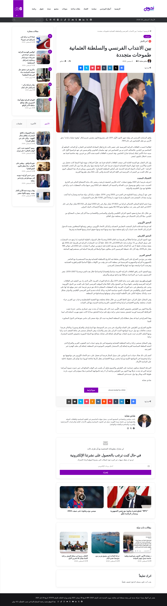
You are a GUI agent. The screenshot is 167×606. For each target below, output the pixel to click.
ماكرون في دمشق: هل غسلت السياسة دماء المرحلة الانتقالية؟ (26, 72)
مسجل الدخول (136, 582)
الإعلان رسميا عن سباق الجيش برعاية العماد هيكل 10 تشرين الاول (75, 556)
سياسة (94, 8)
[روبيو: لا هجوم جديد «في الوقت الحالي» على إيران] (43, 153)
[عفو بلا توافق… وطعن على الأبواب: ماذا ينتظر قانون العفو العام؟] (43, 166)
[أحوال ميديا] (149, 9)
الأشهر (47, 123)
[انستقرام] (127, 428)
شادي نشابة (143, 61)
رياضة (34, 8)
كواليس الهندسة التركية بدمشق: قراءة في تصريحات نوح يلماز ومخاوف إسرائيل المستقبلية (26, 57)
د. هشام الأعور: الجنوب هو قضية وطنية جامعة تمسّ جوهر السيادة (137, 556)
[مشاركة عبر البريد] (74, 401)
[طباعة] (69, 401)
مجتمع (56, 8)
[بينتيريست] (98, 67)
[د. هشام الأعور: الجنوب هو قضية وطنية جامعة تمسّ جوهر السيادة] (137, 542)
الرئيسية (117, 8)
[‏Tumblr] (104, 67)
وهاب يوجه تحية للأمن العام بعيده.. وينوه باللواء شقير (25, 191)
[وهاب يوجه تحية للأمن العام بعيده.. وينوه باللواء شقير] (43, 196)
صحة (49, 8)
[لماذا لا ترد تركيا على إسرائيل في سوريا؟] (43, 42)
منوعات (64, 8)
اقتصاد (86, 8)
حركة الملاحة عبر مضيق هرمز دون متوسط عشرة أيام (107, 556)
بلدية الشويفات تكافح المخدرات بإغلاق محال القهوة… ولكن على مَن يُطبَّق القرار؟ (27, 136)
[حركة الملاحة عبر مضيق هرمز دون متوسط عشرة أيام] (105, 542)
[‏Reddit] (104, 401)
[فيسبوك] (121, 67)
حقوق (42, 8)
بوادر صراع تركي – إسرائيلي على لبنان (28, 86)
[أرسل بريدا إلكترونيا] (137, 61)
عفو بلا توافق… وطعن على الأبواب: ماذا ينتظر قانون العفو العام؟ (25, 166)
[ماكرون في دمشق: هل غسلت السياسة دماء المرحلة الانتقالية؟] (43, 75)
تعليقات (19, 123)
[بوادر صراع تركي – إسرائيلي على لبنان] (43, 90)
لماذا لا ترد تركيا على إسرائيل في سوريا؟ (28, 38)
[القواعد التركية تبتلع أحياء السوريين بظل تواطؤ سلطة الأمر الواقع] (43, 105)
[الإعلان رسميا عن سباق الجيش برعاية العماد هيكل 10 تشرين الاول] (74, 542)
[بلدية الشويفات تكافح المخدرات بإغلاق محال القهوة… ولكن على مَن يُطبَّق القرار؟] (43, 138)
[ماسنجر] (80, 67)
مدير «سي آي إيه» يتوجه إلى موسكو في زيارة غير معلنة (26, 178)
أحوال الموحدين (105, 8)
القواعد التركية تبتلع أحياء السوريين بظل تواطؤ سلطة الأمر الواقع (26, 102)
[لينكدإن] (110, 67)
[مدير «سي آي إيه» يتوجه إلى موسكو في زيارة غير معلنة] (43, 180)
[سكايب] (86, 67)
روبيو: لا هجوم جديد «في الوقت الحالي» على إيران (26, 149)
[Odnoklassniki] (92, 401)
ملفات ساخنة (75, 8)
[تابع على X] (138, 61)
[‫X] (115, 67)
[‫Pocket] (92, 67)
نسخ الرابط (91, 390)
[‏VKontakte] (98, 401)
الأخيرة (33, 123)
